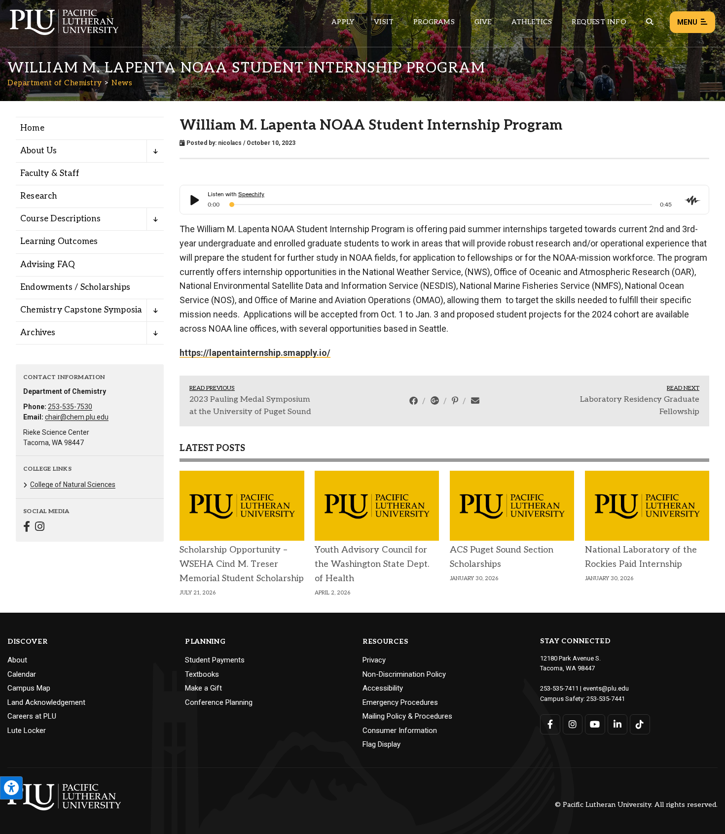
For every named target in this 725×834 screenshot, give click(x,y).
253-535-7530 (70, 407)
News (121, 82)
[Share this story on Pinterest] (456, 401)
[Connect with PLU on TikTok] (640, 724)
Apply (342, 22)
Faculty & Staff (49, 173)
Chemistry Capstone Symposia (81, 310)
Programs (434, 22)
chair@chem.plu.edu (77, 417)
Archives (38, 333)
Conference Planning (219, 702)
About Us (38, 151)
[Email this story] (475, 401)
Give (483, 22)
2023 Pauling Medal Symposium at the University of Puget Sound (250, 406)
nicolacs (230, 142)
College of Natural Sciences (72, 484)
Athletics (531, 22)
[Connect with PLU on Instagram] (573, 724)
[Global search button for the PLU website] (649, 22)
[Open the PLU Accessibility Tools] (11, 787)
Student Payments (215, 660)
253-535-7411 (559, 688)
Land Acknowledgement (46, 702)
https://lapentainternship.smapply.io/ (255, 353)
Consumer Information (399, 730)
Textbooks (202, 674)
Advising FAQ (47, 265)
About (17, 660)
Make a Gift (203, 688)
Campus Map (28, 688)
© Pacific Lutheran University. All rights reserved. (636, 805)
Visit (384, 22)
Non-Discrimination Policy (404, 674)
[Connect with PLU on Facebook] (550, 724)
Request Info (599, 22)
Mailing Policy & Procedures (407, 716)
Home (32, 128)
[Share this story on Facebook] (414, 401)
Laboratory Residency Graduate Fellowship (639, 406)
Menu (687, 22)
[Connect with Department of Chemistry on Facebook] (26, 527)
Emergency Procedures (400, 702)
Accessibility (382, 688)
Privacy (374, 660)
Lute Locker (26, 730)
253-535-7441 (605, 698)
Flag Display (381, 744)
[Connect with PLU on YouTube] (595, 724)
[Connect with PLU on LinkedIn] (618, 724)
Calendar (21, 674)
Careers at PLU (31, 716)
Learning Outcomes (59, 241)
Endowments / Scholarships (75, 287)
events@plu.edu (606, 688)
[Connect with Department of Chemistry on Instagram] (39, 527)
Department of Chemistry (54, 82)
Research (38, 196)
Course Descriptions (60, 219)
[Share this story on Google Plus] (436, 401)
